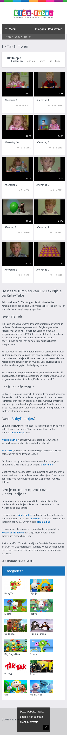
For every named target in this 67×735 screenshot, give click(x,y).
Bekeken (30, 61)
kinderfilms (46, 464)
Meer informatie (29, 722)
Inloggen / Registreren (48, 29)
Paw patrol (7, 450)
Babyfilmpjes (23, 419)
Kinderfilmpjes (17, 432)
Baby (17, 36)
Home (8, 36)
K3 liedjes (34, 518)
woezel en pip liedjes (13, 532)
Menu (12, 29)
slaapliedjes (43, 522)
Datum (41, 61)
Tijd (50, 61)
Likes (57, 61)
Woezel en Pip (9, 440)
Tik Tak (27, 36)
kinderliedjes (25, 515)
